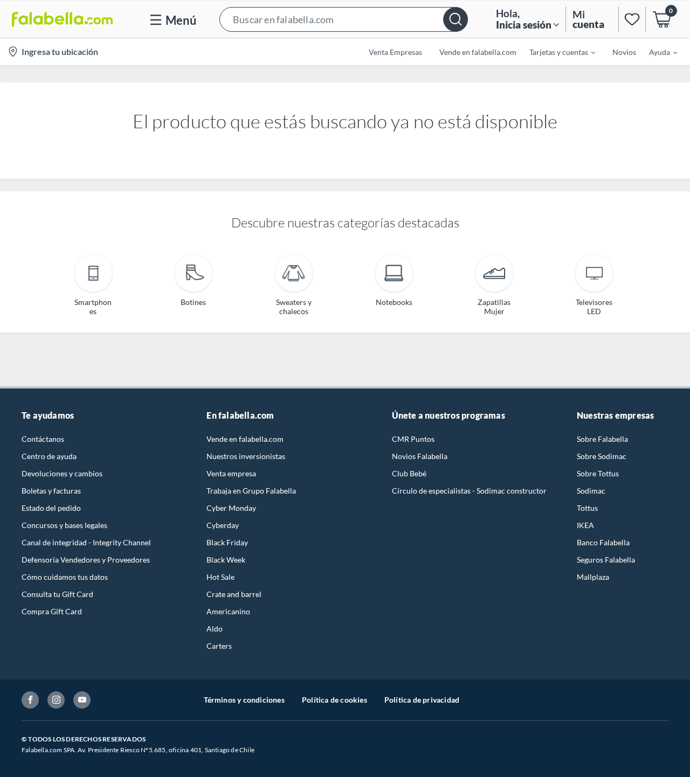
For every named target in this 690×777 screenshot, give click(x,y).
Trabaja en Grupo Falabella (251, 490)
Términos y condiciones (244, 699)
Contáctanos (43, 438)
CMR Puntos (413, 438)
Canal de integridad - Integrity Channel (86, 542)
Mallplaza (593, 576)
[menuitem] (555, 51)
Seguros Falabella (606, 559)
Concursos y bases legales (64, 525)
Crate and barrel (233, 594)
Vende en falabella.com (245, 438)
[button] (343, 19)
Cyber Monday (231, 507)
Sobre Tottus (598, 473)
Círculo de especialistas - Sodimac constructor (469, 490)
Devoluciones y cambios (62, 473)
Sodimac (591, 490)
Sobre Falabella (602, 438)
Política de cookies (334, 699)
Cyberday (222, 525)
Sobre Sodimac (601, 456)
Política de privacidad (421, 699)
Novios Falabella (419, 456)
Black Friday (227, 542)
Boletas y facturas (51, 490)
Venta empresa (231, 473)
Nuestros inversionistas (245, 456)
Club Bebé (409, 473)
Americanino (228, 611)
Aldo (214, 628)
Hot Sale (220, 576)
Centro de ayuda (49, 456)
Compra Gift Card (52, 611)
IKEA (585, 525)
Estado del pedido (51, 507)
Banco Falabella (603, 542)
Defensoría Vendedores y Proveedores (86, 559)
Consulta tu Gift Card (57, 594)
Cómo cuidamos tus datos (65, 576)
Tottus (587, 507)
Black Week (225, 559)
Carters (219, 645)
